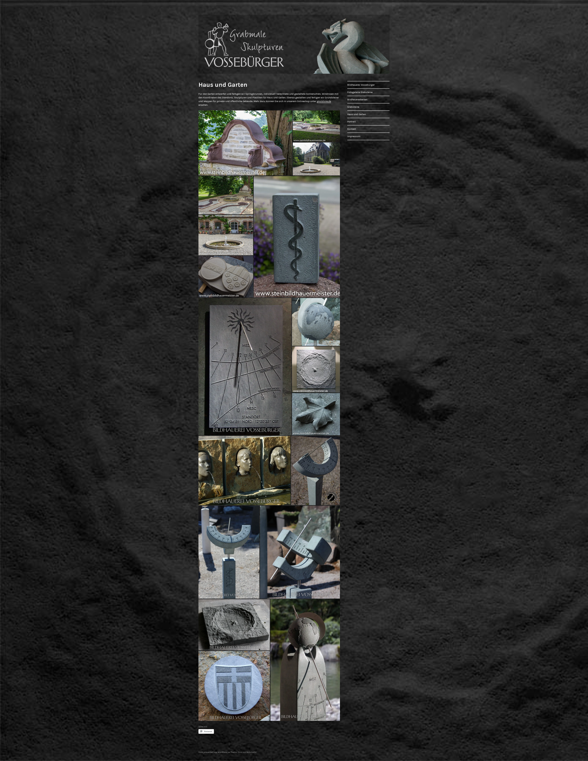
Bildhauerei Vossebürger (361, 84)
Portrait (351, 121)
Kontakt (351, 128)
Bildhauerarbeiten (357, 99)
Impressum (353, 136)
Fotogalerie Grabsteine (360, 92)
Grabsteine (353, 106)
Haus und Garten (356, 114)
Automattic (252, 752)
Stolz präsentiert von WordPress (212, 752)
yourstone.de (324, 101)
